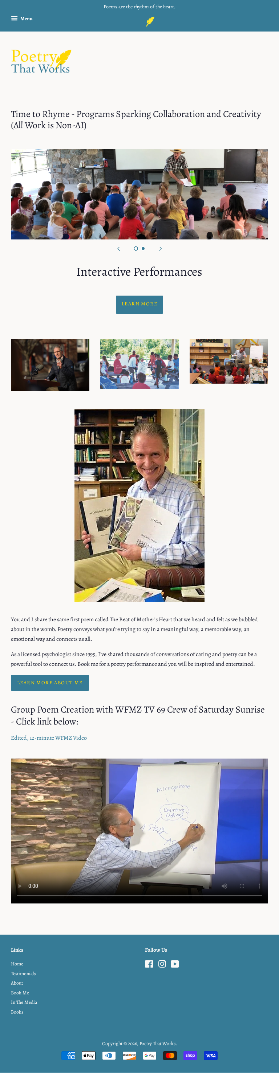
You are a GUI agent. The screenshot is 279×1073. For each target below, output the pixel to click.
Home (17, 963)
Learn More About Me (50, 682)
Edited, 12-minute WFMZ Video (49, 738)
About (17, 983)
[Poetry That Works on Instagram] (162, 965)
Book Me (20, 992)
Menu (26, 18)
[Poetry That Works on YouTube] (175, 965)
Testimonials (23, 973)
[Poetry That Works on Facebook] (149, 965)
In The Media (24, 1002)
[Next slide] (161, 248)
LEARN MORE (139, 303)
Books (17, 1012)
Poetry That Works (157, 1043)
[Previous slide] (118, 248)
